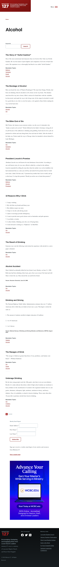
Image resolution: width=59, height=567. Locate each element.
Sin (6, 111)
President (8, 186)
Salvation (8, 72)
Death (7, 74)
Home (7, 19)
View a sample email (15, 454)
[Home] (10, 533)
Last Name (13, 434)
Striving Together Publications (48, 537)
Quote (7, 366)
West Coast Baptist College (47, 540)
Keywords (8, 43)
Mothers (8, 70)
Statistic (8, 340)
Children (8, 403)
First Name (13, 430)
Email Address (14, 425)
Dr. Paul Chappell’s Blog (47, 545)
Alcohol (8, 76)
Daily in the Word (45, 543)
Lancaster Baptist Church (47, 534)
